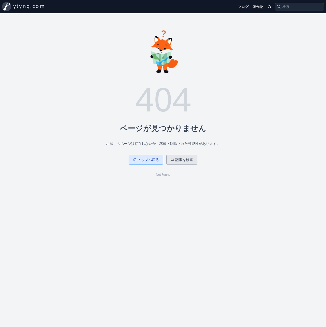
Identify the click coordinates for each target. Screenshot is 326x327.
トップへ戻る (148, 159)
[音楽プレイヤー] (269, 6)
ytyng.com (29, 6)
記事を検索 (184, 159)
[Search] (279, 6)
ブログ (243, 6)
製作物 (258, 6)
